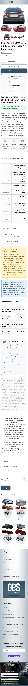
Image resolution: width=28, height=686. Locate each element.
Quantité (3, 52)
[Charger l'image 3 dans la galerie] (21, 37)
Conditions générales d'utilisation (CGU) (14, 621)
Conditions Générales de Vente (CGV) (13, 624)
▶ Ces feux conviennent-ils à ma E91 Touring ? (13, 310)
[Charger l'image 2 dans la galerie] (14, 37)
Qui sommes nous (8, 569)
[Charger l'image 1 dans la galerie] (7, 37)
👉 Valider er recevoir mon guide (9, 681)
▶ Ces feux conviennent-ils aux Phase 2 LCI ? (12, 325)
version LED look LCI (13, 293)
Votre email (2, 675)
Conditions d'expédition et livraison (13, 628)
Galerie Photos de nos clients (11, 576)
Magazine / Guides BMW (10, 556)
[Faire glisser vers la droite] (26, 37)
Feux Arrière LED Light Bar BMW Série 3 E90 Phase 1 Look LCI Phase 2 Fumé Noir (20, 540)
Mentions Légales (8, 611)
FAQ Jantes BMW (7, 559)
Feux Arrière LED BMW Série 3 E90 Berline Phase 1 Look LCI (20, 514)
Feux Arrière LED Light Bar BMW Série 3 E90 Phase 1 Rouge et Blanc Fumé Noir (7, 540)
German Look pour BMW (9, 573)
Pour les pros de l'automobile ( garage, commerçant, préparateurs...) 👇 (9, 678)
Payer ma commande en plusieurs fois (13, 617)
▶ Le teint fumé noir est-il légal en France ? (13, 318)
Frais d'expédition (11, 61)
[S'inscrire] (23, 650)
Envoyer (5, 488)
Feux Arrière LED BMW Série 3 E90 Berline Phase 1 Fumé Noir (7, 514)
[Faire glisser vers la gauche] (1, 37)
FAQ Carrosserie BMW (9, 563)
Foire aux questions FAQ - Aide (11, 566)
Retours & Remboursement (10, 634)
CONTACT (5, 607)
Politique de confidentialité (10, 631)
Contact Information (8, 614)
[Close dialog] (27, 662)
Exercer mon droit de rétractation (12, 638)
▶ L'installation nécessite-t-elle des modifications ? (13, 333)
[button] (3, 2)
